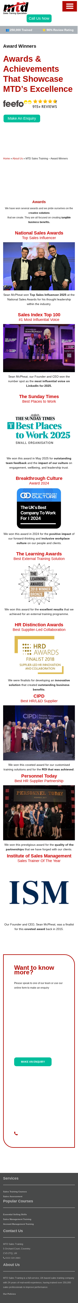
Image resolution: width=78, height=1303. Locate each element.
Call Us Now (39, 18)
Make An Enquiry (22, 118)
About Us (17, 158)
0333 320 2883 (12, 1258)
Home (6, 158)
